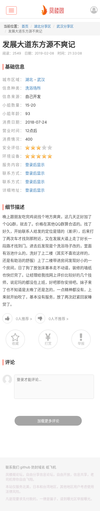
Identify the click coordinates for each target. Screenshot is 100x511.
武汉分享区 (65, 26)
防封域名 (38, 467)
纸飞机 (51, 467)
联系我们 (12, 467)
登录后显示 (35, 164)
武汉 (41, 79)
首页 (25, 26)
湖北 (29, 79)
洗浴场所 (33, 88)
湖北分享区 (42, 26)
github (25, 467)
